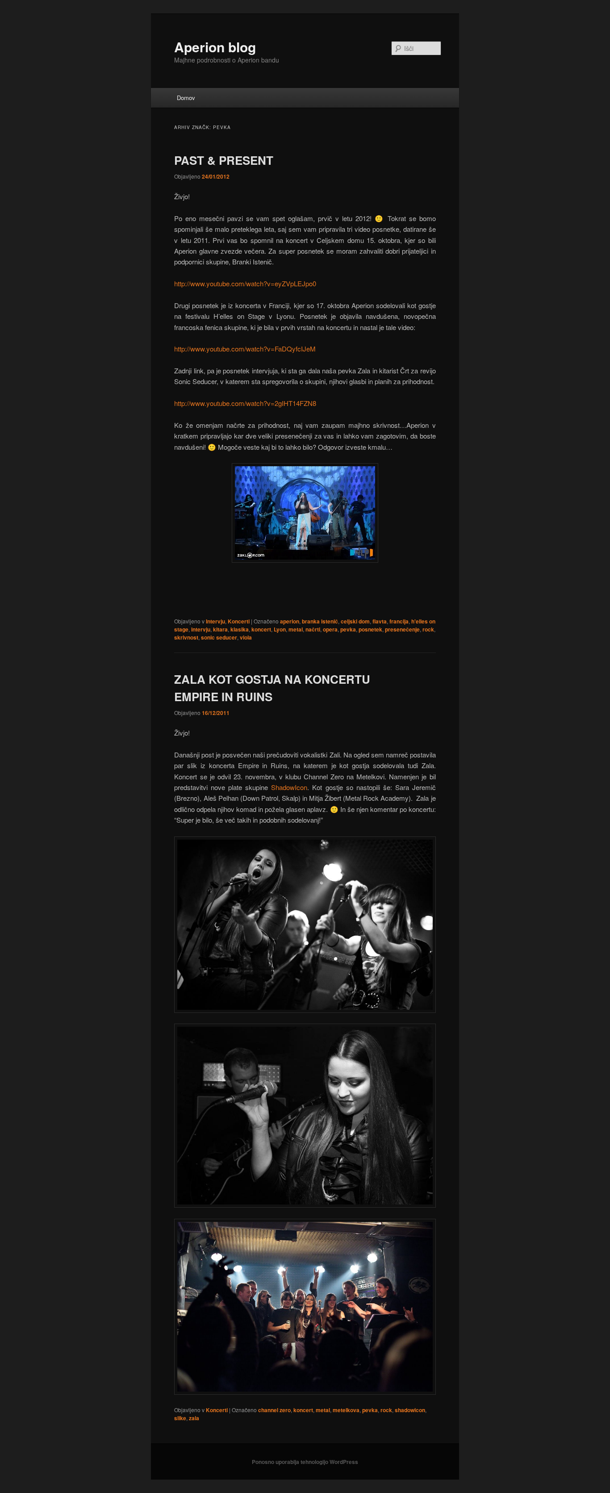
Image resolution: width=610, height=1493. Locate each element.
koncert (261, 629)
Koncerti (239, 621)
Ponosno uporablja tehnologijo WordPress (305, 1462)
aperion (289, 621)
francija (399, 621)
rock (428, 629)
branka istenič (320, 621)
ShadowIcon (289, 787)
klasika (239, 629)
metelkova (346, 1410)
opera (330, 629)
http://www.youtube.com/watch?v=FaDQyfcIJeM (245, 348)
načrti (312, 629)
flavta (379, 621)
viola (246, 637)
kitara (220, 629)
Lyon (280, 629)
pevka (348, 629)
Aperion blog (215, 46)
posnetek (370, 629)
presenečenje (402, 629)
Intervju (215, 621)
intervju (200, 629)
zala (194, 1418)
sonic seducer (219, 637)
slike (180, 1418)
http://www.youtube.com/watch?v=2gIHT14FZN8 (245, 403)
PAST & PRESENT (223, 160)
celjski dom (355, 621)
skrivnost (186, 637)
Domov (186, 97)
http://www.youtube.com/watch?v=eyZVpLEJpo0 (245, 283)
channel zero (274, 1410)
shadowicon (410, 1410)
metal (295, 629)
